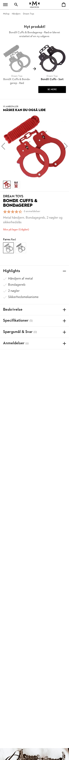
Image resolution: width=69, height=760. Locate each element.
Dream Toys (28, 14)
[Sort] (20, 247)
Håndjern (16, 14)
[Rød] (8, 247)
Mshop (6, 14)
